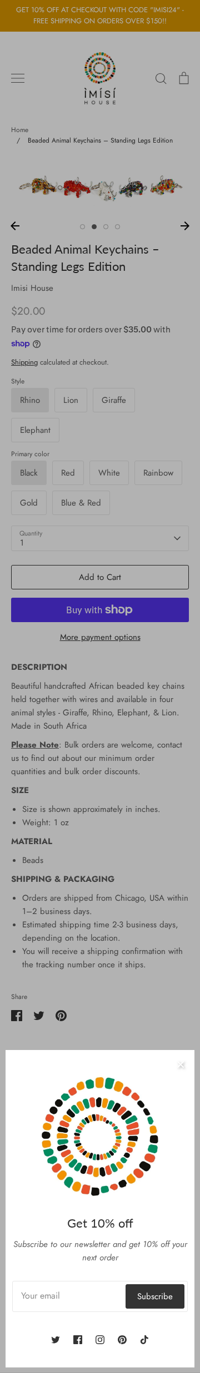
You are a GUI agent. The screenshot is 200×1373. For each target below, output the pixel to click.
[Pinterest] (122, 1340)
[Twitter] (55, 1340)
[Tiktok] (144, 1340)
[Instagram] (100, 1340)
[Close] (180, 1064)
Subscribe (155, 1296)
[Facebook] (78, 1340)
